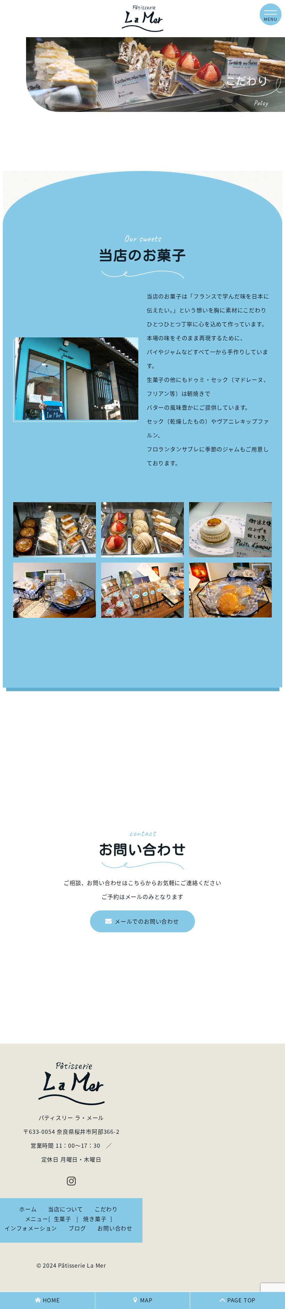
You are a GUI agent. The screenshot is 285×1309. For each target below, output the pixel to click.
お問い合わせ (114, 1228)
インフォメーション (31, 1228)
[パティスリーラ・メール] (142, 18)
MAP (146, 1300)
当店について (65, 1209)
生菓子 (62, 1218)
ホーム (27, 1209)
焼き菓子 (94, 1218)
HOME (51, 1300)
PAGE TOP (241, 1300)
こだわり (106, 1209)
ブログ (77, 1228)
